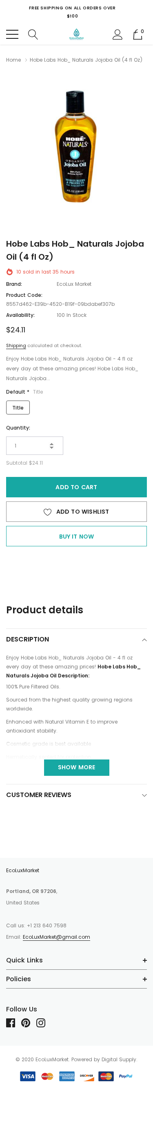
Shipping (16, 345)
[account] (118, 34)
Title (18, 407)
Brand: (14, 284)
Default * (24, 391)
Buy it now (76, 536)
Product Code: (24, 295)
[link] (13, 1022)
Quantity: (18, 427)
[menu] (12, 34)
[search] (33, 34)
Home (13, 59)
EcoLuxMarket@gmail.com (56, 936)
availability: (20, 315)
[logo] (76, 34)
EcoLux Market (74, 284)
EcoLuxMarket (22, 870)
